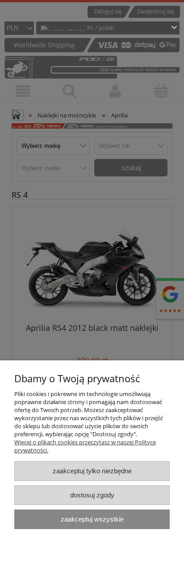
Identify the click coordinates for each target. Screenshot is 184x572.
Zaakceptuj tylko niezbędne (92, 471)
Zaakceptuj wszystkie (92, 519)
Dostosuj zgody (92, 495)
